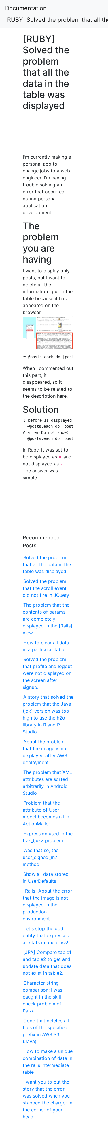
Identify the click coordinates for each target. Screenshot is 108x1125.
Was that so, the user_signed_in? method (40, 857)
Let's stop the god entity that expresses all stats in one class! (46, 935)
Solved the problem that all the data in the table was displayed (47, 564)
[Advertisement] (48, 135)
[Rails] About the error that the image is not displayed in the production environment (47, 905)
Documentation (26, 8)
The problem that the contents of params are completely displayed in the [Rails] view (47, 619)
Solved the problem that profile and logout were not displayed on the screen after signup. (47, 673)
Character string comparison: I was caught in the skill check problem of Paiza (42, 997)
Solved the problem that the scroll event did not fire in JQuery (46, 588)
